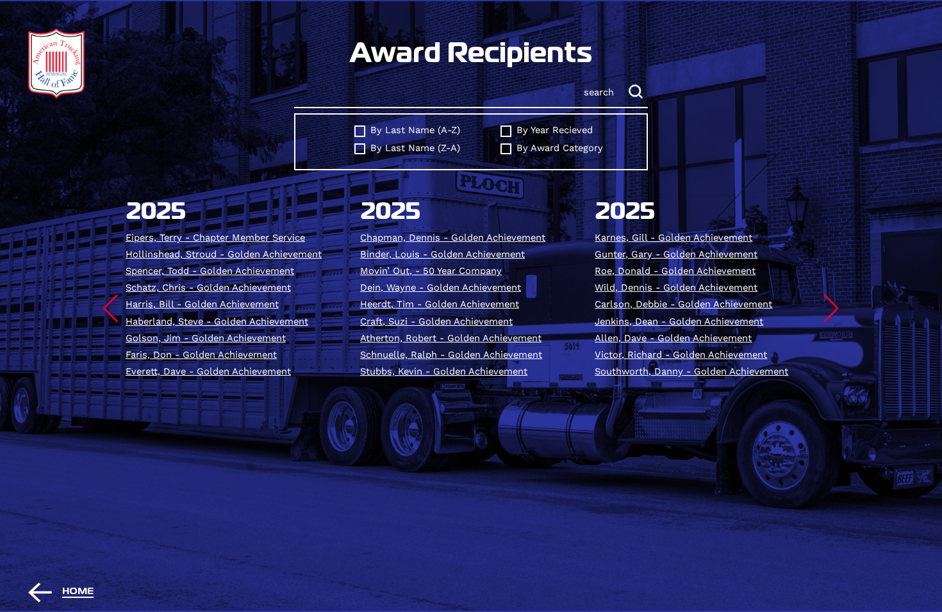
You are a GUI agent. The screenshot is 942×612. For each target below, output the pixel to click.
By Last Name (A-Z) (415, 130)
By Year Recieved (554, 130)
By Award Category (559, 148)
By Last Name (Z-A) (415, 148)
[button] (110, 308)
